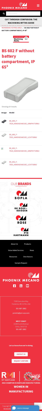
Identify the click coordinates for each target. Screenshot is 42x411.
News (32, 250)
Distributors (28, 256)
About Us (14, 244)
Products (27, 244)
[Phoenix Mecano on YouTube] (27, 286)
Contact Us (21, 354)
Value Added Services (16, 250)
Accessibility (8, 409)
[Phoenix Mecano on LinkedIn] (21, 286)
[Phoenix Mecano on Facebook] (14, 286)
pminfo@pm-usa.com (21, 313)
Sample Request (21, 263)
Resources (13, 256)
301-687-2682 (21, 308)
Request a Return (21, 361)
